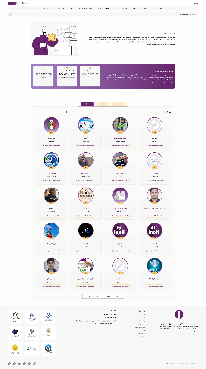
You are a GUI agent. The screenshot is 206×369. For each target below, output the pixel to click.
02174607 (106, 314)
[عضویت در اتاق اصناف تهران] (15, 333)
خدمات (136, 8)
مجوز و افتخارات (142, 321)
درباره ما (147, 8)
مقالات (71, 8)
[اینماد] (48, 317)
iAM (118, 104)
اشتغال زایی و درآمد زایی (121, 8)
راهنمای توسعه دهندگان (85, 8)
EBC (87, 104)
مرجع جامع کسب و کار (103, 8)
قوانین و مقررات (60, 8)
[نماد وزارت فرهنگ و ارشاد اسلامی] (48, 333)
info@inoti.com (108, 318)
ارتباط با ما (46, 8)
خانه (193, 14)
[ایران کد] (32, 349)
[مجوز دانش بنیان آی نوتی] (32, 333)
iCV (103, 104)
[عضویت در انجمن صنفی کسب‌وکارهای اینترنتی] (32, 317)
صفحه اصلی (159, 8)
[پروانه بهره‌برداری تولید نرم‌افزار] (15, 349)
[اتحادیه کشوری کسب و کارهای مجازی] (48, 349)
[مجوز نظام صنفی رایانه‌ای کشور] (15, 317)
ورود (18, 3)
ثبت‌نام (12, 3)
